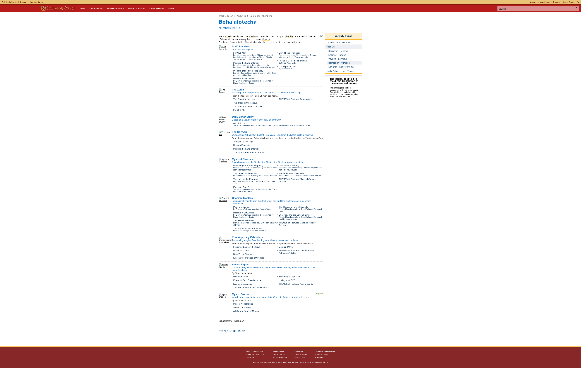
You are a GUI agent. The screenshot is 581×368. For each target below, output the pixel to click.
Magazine (299, 351)
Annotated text (240, 123)
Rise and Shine (240, 276)
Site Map (250, 357)
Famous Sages (36, 2)
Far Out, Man (239, 53)
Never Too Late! (241, 250)
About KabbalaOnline (255, 354)
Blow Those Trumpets (289, 53)
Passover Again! (241, 187)
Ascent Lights (240, 264)
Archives (241, 15)
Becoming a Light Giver (290, 276)
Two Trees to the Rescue (245, 103)
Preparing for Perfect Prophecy (248, 71)
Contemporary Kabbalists (247, 237)
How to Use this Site (254, 351)
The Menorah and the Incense (247, 106)
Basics (82, 8)
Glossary (23, 2)
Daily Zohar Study (243, 116)
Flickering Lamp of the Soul (246, 247)
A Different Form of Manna (246, 311)
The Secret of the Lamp (244, 99)
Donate (556, 2)
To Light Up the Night (243, 141)
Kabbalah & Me (96, 8)
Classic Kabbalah (156, 8)
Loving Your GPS (287, 280)
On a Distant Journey (289, 165)
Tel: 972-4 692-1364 (320, 362)
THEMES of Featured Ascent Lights (296, 284)
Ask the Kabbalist (9, 2)
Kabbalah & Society (115, 8)
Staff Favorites (241, 46)
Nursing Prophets (241, 145)
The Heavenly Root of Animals (293, 207)
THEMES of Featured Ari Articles (248, 152)
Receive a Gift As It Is (243, 78)
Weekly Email (278, 351)
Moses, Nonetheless (243, 304)
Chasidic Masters (242, 198)
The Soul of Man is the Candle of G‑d (251, 287)
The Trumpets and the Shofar (247, 228)
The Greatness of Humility (291, 173)
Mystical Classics (242, 159)
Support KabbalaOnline (325, 351)
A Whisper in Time (287, 66)
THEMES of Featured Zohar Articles (296, 99)
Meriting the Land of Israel (246, 63)
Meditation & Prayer (136, 8)
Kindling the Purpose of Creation (248, 258)
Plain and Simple (241, 207)
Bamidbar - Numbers (261, 15)
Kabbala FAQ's (279, 354)
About (533, 2)
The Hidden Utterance (244, 220)
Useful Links (300, 357)
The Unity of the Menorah (245, 179)
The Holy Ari (239, 132)
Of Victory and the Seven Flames (294, 215)
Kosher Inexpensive (242, 284)
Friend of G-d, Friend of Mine (293, 61)
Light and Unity (286, 247)
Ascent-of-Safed (269, 362)
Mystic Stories (240, 294)
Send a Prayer (569, 2)
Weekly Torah (226, 15)
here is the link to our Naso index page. (283, 42)
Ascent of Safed (321, 354)
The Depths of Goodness (245, 173)
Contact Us (319, 357)
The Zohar (238, 89)
